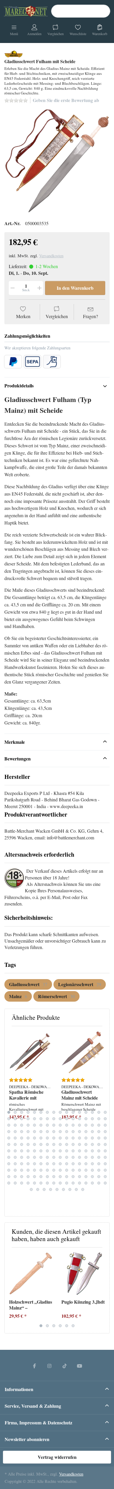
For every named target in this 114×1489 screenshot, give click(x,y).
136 (53, 1163)
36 (28, 1125)
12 (79, 1112)
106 (66, 1151)
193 (31, 1189)
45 (85, 1125)
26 (66, 1118)
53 (34, 1131)
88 (53, 1144)
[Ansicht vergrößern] (57, 161)
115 (21, 1157)
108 (79, 1151)
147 (21, 1170)
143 (98, 1163)
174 (92, 1176)
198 (63, 1189)
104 (53, 1151)
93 (85, 1144)
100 (28, 1151)
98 (15, 1151)
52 (28, 1131)
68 (28, 1138)
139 (73, 1163)
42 (66, 1125)
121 (60, 1157)
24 (53, 1118)
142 (92, 1163)
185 (60, 1183)
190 (92, 1183)
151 (47, 1170)
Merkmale (14, 742)
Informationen (19, 1389)
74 (66, 1138)
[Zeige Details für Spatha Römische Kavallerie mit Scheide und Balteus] (30, 1052)
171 (73, 1176)
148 (28, 1170)
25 (60, 1118)
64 (105, 1131)
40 (53, 1125)
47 (98, 1125)
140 (79, 1163)
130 (15, 1163)
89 (60, 1144)
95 (98, 1144)
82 (15, 1144)
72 (53, 1138)
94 (92, 1144)
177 (8, 1183)
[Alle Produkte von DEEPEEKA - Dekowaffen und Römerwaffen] (13, 53)
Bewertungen (17, 758)
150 (40, 1170)
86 (40, 1144)
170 (66, 1176)
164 (28, 1176)
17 (8, 1118)
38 (40, 1125)
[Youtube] (79, 1365)
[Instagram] (49, 1365)
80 (105, 1138)
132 (28, 1163)
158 (92, 1170)
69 (34, 1138)
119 (47, 1157)
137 (60, 1163)
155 (73, 1170)
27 (73, 1118)
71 (47, 1138)
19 (21, 1118)
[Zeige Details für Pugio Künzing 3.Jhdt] (83, 1273)
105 (60, 1151)
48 (105, 1125)
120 (53, 1157)
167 (47, 1176)
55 (47, 1131)
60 (79, 1131)
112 (105, 1151)
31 (98, 1118)
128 (105, 1157)
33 (8, 1125)
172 (79, 1176)
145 (8, 1170)
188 (79, 1183)
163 (21, 1176)
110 (92, 1151)
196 (50, 1189)
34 (15, 1125)
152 (53, 1170)
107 (73, 1151)
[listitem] (57, 161)
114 (15, 1157)
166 (40, 1176)
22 (40, 1118)
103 (47, 1151)
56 (53, 1131)
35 (21, 1125)
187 (73, 1183)
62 (92, 1131)
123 (73, 1157)
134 (40, 1163)
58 (66, 1131)
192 (105, 1183)
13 (85, 1112)
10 (66, 1112)
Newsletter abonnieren (27, 1439)
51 (21, 1131)
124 (79, 1157)
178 (15, 1183)
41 (60, 1125)
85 (34, 1144)
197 (57, 1189)
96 (105, 1144)
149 (34, 1170)
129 (8, 1163)
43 (73, 1125)
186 (66, 1183)
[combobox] (80, 11)
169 (60, 1176)
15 (98, 1112)
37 (34, 1125)
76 (79, 1138)
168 (53, 1176)
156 (79, 1170)
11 (73, 1112)
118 (40, 1157)
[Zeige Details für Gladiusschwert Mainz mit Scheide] (83, 1052)
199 (69, 1189)
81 (8, 1144)
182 (40, 1183)
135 (47, 1163)
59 (73, 1131)
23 (47, 1118)
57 (60, 1131)
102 (40, 1151)
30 (92, 1118)
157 (85, 1170)
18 (15, 1118)
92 (79, 1144)
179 (21, 1183)
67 (21, 1138)
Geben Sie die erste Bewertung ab (66, 100)
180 (28, 1183)
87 (47, 1144)
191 (98, 1183)
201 (82, 1189)
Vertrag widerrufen (57, 1457)
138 (66, 1163)
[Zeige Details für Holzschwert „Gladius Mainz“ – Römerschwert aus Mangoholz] (30, 1273)
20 (28, 1118)
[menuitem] (28, 984)
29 (85, 1118)
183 (47, 1183)
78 (92, 1138)
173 (85, 1176)
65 (8, 1138)
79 (98, 1138)
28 (79, 1118)
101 (34, 1151)
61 (85, 1131)
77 (85, 1138)
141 (85, 1163)
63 (98, 1131)
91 (73, 1144)
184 (53, 1183)
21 (34, 1118)
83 (21, 1144)
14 (92, 1112)
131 (21, 1163)
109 (85, 1151)
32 (105, 1118)
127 (98, 1157)
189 (85, 1183)
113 (8, 1157)
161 (8, 1176)
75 (73, 1138)
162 (15, 1176)
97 (8, 1151)
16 (105, 1112)
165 (34, 1176)
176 (105, 1176)
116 (28, 1157)
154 (66, 1170)
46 (92, 1125)
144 (105, 1163)
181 (34, 1183)
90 (66, 1144)
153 (60, 1170)
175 (98, 1176)
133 (34, 1163)
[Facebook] (34, 1365)
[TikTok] (64, 1365)
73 (60, 1138)
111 (98, 1151)
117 (34, 1157)
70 (40, 1138)
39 (47, 1125)
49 (8, 1131)
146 (15, 1170)
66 (15, 1138)
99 (21, 1151)
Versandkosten (51, 255)
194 (37, 1189)
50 (15, 1131)
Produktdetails (19, 385)
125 (85, 1157)
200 (76, 1189)
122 (66, 1157)
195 (44, 1189)
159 (98, 1170)
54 (40, 1131)
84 (28, 1144)
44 (79, 1125)
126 (92, 1157)
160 (105, 1170)
